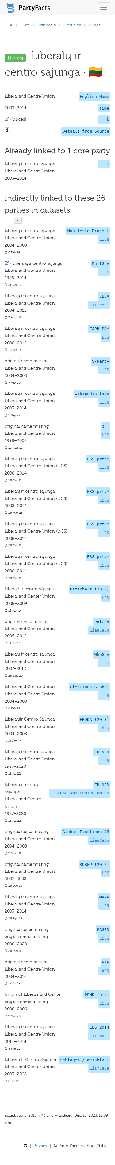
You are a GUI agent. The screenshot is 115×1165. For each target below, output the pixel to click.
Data (25, 25)
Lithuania (72, 25)
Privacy (40, 1145)
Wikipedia (47, 25)
